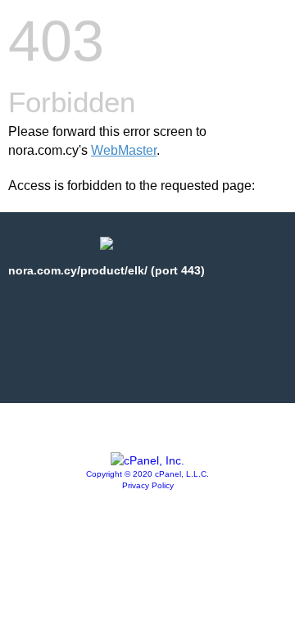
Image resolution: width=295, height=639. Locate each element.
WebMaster (124, 150)
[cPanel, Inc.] (147, 460)
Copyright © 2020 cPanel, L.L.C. (147, 473)
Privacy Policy (148, 485)
